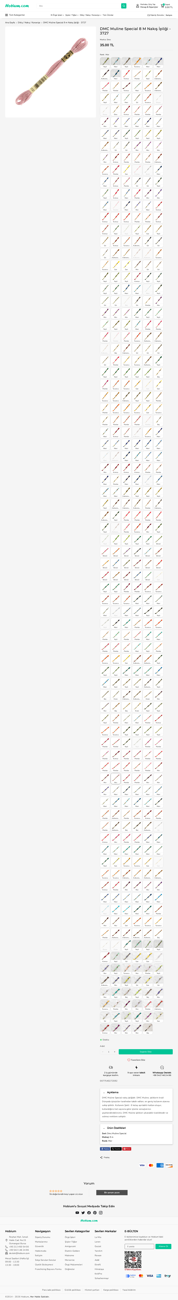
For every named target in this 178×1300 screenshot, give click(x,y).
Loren (97, 1241)
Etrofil (98, 1264)
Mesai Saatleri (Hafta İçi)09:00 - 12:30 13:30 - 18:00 (17, 1261)
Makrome (69, 1255)
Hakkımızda (40, 1250)
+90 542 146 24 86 (162, 1075)
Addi (97, 1260)
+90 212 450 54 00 (19, 1246)
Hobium (25, 1296)
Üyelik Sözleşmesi (44, 1264)
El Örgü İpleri (56, 15)
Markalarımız (41, 1241)
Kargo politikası (111, 1290)
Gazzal (98, 1246)
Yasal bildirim (129, 1290)
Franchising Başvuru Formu (48, 1269)
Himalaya (99, 1269)
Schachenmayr (102, 1278)
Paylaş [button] (106, 1157)
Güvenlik (39, 1246)
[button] (167, 6)
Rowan (98, 1255)
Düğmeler (70, 1269)
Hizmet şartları (92, 1290)
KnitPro (98, 1273)
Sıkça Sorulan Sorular (45, 1260)
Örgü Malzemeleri (73, 1264)
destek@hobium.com (19, 1253)
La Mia (98, 1237)
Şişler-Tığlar (71, 1241)
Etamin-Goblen (72, 1250)
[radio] (105, 62)
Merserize (70, 1260)
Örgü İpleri (70, 1237)
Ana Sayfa (10, 22)
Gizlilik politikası (73, 1290)
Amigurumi (70, 1246)
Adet (102, 1046)
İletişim (38, 1255)
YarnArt (98, 1250)
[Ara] (123, 5)
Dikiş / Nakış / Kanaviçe (89, 15)
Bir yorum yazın (112, 1192)
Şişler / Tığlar (71, 15)
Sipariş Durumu (42, 1237)
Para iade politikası (51, 1290)
